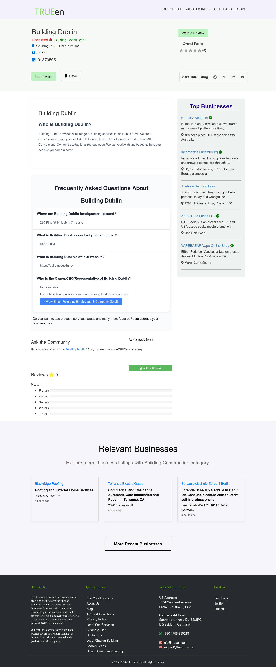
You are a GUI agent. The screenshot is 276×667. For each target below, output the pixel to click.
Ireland (41, 52)
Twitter (219, 603)
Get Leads (223, 9)
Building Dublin (75, 349)
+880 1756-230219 (175, 633)
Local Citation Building (102, 640)
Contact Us (94, 635)
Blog (90, 608)
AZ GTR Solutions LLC (198, 215)
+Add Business (197, 9)
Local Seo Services (100, 624)
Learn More (43, 76)
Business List (96, 629)
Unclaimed (41, 40)
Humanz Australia (195, 117)
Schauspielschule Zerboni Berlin (205, 483)
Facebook (221, 597)
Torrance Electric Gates (125, 483)
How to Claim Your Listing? (105, 651)
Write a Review (193, 32)
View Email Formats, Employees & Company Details (81, 301)
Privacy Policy (97, 619)
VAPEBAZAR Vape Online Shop (205, 245)
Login (240, 9)
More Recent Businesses (138, 544)
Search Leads (96, 645)
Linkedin (220, 608)
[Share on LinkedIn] (233, 77)
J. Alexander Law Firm (198, 186)
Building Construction (70, 39)
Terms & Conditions (100, 613)
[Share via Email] (242, 77)
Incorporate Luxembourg (200, 151)
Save (72, 75)
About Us (93, 603)
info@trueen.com (175, 642)
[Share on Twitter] (224, 77)
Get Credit (172, 9)
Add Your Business (100, 597)
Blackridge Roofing (49, 483)
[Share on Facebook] (215, 77)
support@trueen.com (178, 646)
